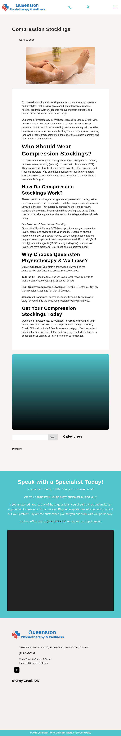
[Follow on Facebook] (16, 670)
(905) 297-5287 (57, 521)
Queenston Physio (46, 732)
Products (17, 449)
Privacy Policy (84, 732)
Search (53, 437)
